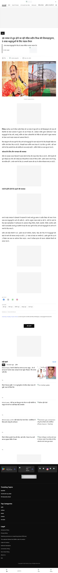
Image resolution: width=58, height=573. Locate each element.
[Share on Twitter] (8, 299)
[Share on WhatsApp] (12, 299)
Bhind (16, 316)
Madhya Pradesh (11, 316)
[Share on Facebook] (4, 299)
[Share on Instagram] (17, 299)
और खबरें (29, 326)
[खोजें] (56, 2)
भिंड (2, 33)
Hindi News (4, 316)
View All (54, 362)
